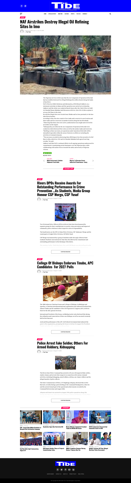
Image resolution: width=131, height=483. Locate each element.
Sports (72, 14)
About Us (65, 474)
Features (67, 14)
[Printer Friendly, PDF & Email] (47, 153)
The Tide (28, 32)
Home (45, 14)
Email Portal (81, 474)
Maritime (60, 14)
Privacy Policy (72, 474)
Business (85, 14)
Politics (78, 14)
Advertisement (50, 474)
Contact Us (58, 474)
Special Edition (52, 14)
